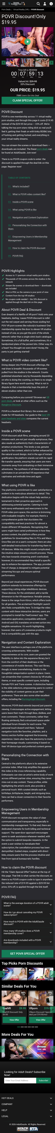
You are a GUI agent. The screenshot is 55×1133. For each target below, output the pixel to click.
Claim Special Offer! (28, 100)
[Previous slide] (2, 974)
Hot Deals (7, 1098)
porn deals (42, 149)
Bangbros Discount (11, 404)
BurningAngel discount (33, 699)
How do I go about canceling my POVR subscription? (23, 913)
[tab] (18, 1027)
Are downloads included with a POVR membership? (22, 941)
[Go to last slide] (4, 63)
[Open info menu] (51, 3)
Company (7, 1104)
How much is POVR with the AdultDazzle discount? (24, 922)
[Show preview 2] (27, 62)
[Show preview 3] (42, 62)
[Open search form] (38, 3)
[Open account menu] (45, 3)
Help (4, 1110)
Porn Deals (6, 9)
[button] (13, 62)
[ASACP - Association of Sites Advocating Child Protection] (23, 1129)
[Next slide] (51, 63)
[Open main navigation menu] (4, 3)
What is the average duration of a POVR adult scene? (26, 904)
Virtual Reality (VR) (21, 9)
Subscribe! (43, 1080)
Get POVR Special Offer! (27, 953)
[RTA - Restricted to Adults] (34, 1129)
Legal (5, 1116)
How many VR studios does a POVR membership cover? (22, 932)
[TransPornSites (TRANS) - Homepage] (17, 3)
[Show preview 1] (13, 62)
